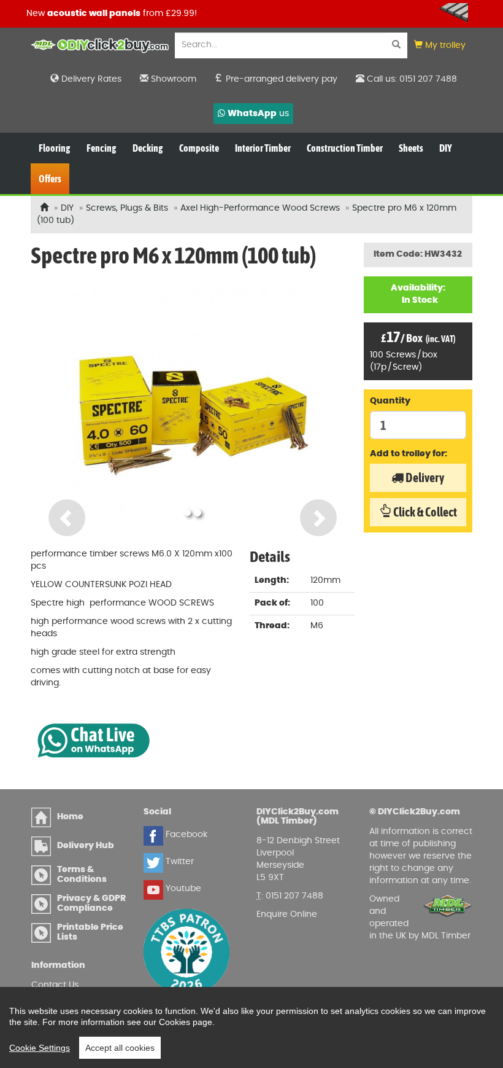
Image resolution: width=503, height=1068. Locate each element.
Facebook (185, 834)
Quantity (390, 401)
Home (70, 817)
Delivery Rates (90, 79)
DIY (67, 208)
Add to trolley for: (408, 454)
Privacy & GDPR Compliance (91, 903)
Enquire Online (286, 914)
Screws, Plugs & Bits (127, 208)
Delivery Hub (85, 845)
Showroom (172, 79)
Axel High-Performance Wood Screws (260, 208)
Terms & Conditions (82, 874)
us (258, 113)
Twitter (178, 861)
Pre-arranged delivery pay (280, 79)
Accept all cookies (120, 1048)
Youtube (182, 888)
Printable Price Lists (90, 932)
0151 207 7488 (294, 896)
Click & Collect (424, 512)
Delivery (424, 477)
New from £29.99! (111, 13)
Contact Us (55, 985)
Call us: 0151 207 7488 (410, 79)
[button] (439, 45)
